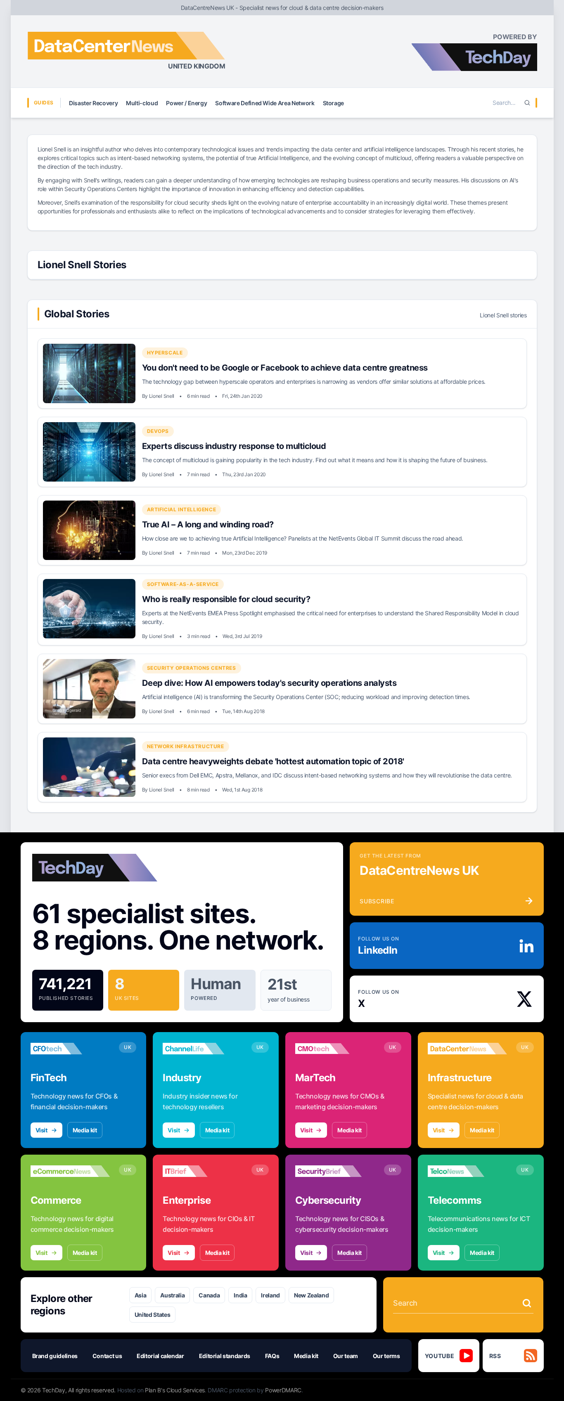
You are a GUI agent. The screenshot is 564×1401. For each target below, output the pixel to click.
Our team (345, 1355)
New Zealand (311, 1295)
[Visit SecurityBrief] (335, 1171)
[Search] (527, 103)
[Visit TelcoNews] (467, 1171)
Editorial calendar (160, 1355)
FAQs (272, 1355)
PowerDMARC (283, 1390)
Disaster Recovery (93, 102)
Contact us (107, 1355)
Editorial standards (224, 1355)
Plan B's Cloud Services (175, 1390)
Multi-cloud (142, 102)
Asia (141, 1295)
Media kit (85, 1130)
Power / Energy (186, 102)
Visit (41, 1130)
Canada (209, 1295)
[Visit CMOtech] (335, 1048)
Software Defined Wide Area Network (264, 102)
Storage (333, 102)
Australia (172, 1295)
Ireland (270, 1295)
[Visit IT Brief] (202, 1171)
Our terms (386, 1355)
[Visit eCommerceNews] (70, 1171)
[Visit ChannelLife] (202, 1048)
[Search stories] (526, 1303)
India (240, 1295)
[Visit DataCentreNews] (467, 1048)
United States (152, 1314)
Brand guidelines (55, 1355)
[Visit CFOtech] (70, 1048)
